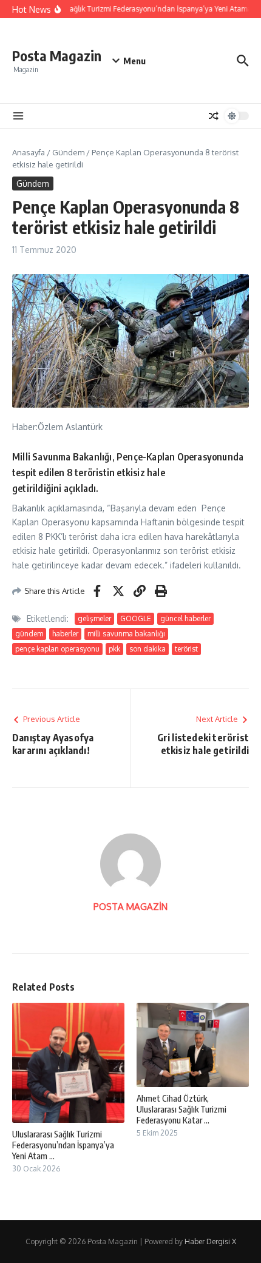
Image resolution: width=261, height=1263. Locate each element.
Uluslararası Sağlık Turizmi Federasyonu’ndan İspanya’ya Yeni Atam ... (63, 1145)
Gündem (68, 152)
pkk (114, 648)
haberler (65, 633)
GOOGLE (135, 618)
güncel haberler (185, 618)
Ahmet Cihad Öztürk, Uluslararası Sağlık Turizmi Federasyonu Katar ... (181, 1109)
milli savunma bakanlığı (126, 633)
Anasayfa (28, 152)
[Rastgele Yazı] (214, 116)
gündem (29, 633)
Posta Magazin (56, 55)
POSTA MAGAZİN (130, 906)
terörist (186, 648)
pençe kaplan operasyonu (57, 648)
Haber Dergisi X (210, 1241)
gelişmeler (94, 618)
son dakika (147, 648)
